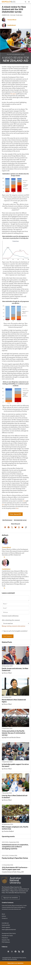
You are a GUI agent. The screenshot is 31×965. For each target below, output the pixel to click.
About (3, 914)
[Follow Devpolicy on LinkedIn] (8, 951)
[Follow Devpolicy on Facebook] (15, 951)
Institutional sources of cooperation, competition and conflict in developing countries (15, 847)
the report (13, 94)
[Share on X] (12, 527)
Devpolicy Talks (6, 940)
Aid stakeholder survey (20, 520)
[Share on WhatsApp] (19, 527)
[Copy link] (26, 527)
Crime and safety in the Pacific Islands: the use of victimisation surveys (13, 733)
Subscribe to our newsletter (15, 963)
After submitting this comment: (11, 620)
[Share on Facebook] (8, 527)
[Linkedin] (6, 588)
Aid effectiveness (7, 520)
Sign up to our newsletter (10, 897)
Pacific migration (6, 927)
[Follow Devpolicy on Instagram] (12, 951)
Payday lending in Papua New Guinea (15, 858)
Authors (4, 916)
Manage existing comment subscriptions (13, 626)
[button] (25, 2)
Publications (5, 937)
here (24, 501)
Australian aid (5, 923)
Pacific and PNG (6, 925)
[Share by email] (22, 527)
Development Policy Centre (9, 933)
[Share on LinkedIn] (5, 527)
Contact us (4, 918)
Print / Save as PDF (15, 514)
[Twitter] (4, 557)
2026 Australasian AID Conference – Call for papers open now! (15, 868)
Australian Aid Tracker (7, 935)
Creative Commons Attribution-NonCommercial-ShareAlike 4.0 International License (14, 907)
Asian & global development (9, 929)
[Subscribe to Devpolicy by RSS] (19, 951)
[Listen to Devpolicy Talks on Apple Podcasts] (22, 951)
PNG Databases (6, 942)
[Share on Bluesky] (15, 527)
